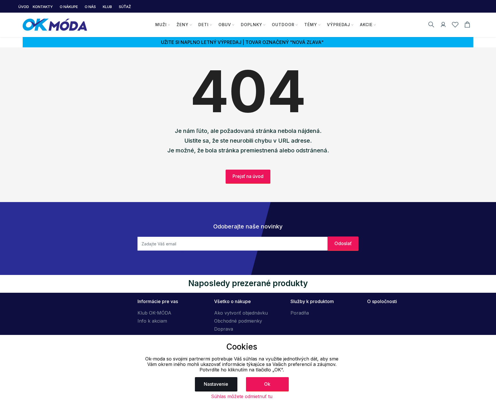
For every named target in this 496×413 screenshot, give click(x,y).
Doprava (223, 329)
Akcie (366, 24)
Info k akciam (152, 321)
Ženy (183, 24)
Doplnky (251, 24)
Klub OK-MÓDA (154, 313)
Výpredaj (338, 24)
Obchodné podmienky (238, 321)
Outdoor (283, 24)
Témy (310, 24)
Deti (203, 24)
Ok (267, 384)
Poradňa (299, 313)
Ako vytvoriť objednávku (241, 313)
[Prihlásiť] (443, 25)
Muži (161, 24)
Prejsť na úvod (248, 176)
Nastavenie (216, 384)
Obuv (224, 24)
